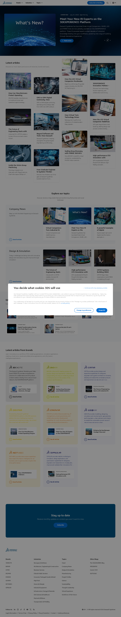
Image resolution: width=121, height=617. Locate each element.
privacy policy (65, 303)
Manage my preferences (84, 310)
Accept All (102, 310)
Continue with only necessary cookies (96, 288)
